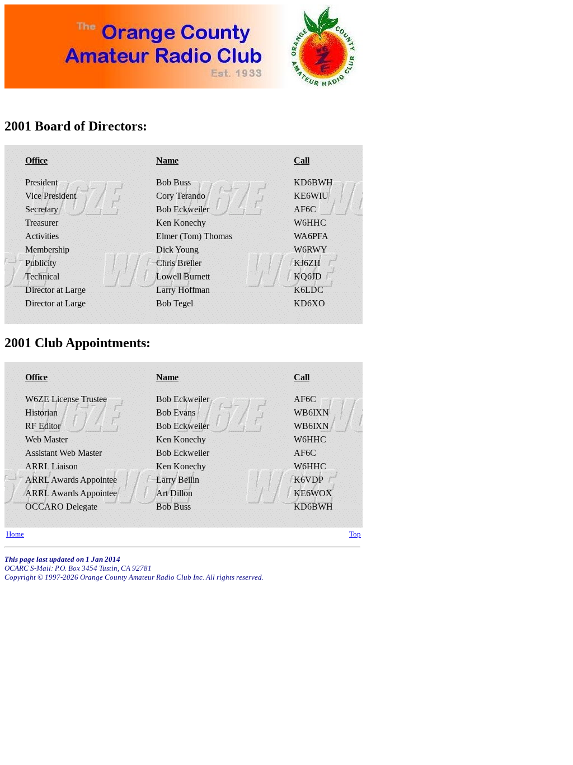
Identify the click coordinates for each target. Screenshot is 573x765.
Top (355, 534)
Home (15, 534)
